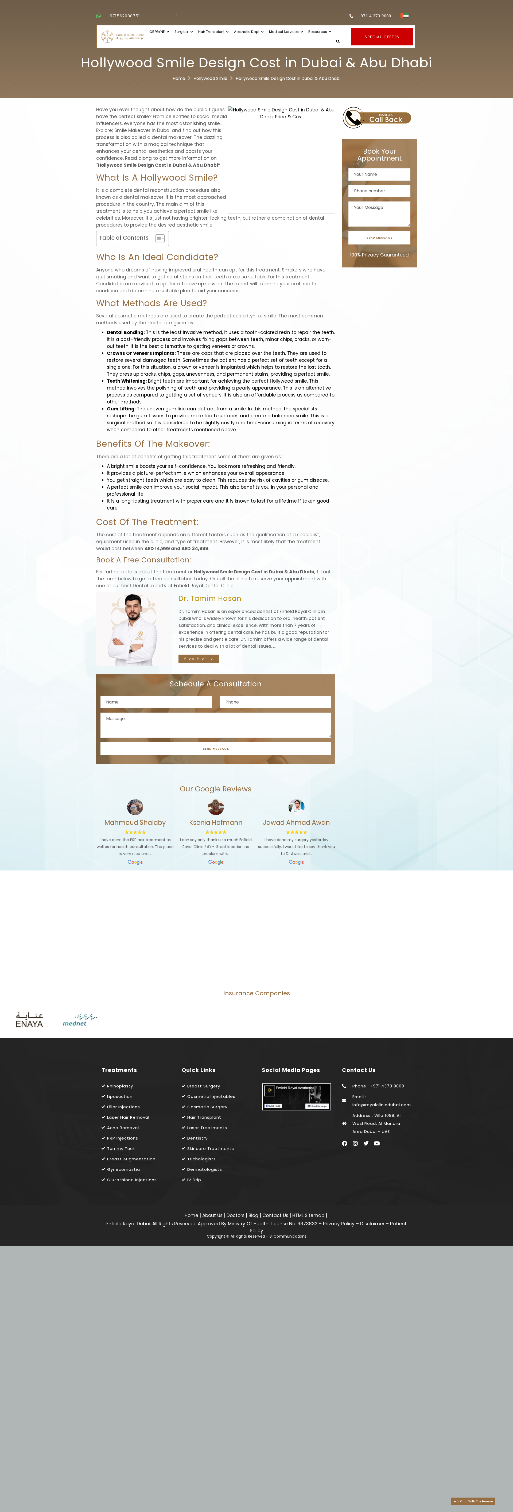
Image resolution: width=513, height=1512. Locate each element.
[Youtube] (376, 1143)
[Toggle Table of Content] (157, 238)
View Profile (198, 658)
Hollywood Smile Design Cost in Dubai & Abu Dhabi (288, 78)
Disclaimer (372, 1224)
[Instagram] (355, 1143)
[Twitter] (366, 1143)
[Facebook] (344, 1143)
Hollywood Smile (210, 78)
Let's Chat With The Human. (473, 1501)
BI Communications (288, 1236)
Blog (254, 1215)
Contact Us (276, 1215)
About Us (213, 1215)
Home (179, 78)
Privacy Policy (339, 1224)
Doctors (236, 1215)
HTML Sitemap (307, 1215)
